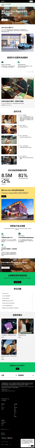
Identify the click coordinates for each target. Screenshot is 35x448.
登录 (17, 368)
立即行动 (31, 1)
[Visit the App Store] (10, 438)
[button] (17, 43)
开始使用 (2, 5)
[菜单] (34, 1)
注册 (23, 118)
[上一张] (30, 72)
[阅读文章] (9, 326)
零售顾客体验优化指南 (22, 335)
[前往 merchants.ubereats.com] (3, 1)
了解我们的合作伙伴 (5, 267)
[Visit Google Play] (4, 438)
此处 (32, 442)
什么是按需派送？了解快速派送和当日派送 (8, 335)
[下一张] (32, 72)
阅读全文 (3, 196)
